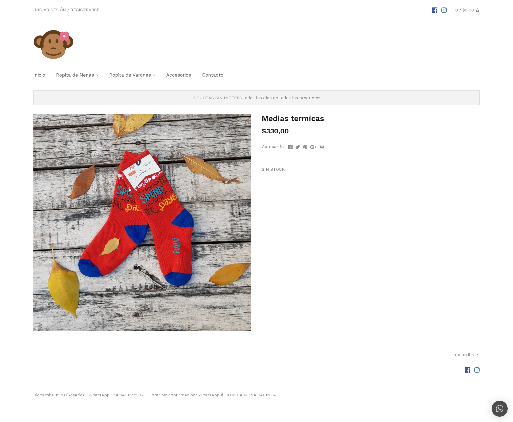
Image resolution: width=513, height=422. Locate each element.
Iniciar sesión (49, 9)
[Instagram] (444, 10)
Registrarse (85, 9)
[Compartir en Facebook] (290, 146)
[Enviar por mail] (322, 146)
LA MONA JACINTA (256, 394)
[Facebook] (434, 10)
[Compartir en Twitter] (298, 146)
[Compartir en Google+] (313, 146)
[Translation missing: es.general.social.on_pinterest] (305, 146)
